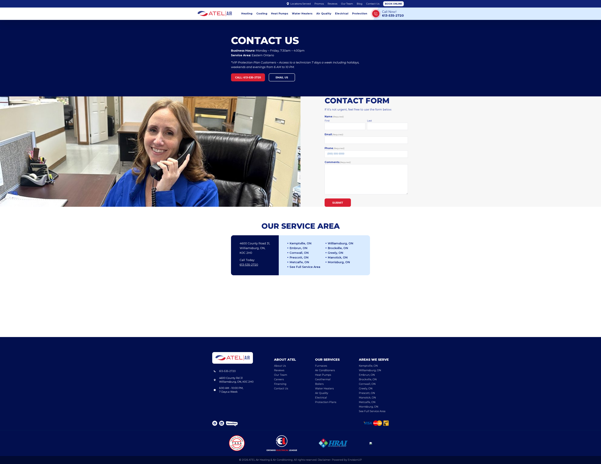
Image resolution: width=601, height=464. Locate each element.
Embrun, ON (298, 248)
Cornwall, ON (299, 253)
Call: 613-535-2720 (248, 77)
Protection (359, 13)
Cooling (261, 13)
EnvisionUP (355, 459)
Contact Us (372, 3)
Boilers (319, 383)
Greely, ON (335, 253)
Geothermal (323, 379)
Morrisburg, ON (339, 262)
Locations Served (300, 3)
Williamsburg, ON (340, 243)
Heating (247, 13)
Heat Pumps (279, 13)
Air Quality (323, 13)
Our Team (347, 3)
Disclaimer (324, 459)
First (327, 120)
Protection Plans (325, 402)
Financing (280, 383)
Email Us (282, 77)
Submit (337, 202)
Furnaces (321, 365)
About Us (280, 365)
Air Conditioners (325, 370)
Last (369, 120)
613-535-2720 (249, 264)
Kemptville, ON (300, 243)
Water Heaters (302, 13)
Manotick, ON (338, 257)
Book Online (393, 3)
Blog (359, 3)
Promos (319, 3)
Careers (279, 379)
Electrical (341, 13)
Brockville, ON (338, 248)
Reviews (332, 3)
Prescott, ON (299, 257)
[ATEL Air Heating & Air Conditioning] (214, 14)
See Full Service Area (305, 267)
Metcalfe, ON (299, 262)
